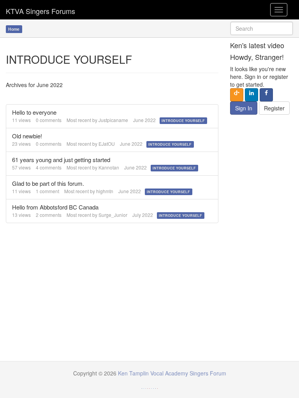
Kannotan (108, 167)
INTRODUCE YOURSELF (183, 120)
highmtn (104, 191)
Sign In (243, 108)
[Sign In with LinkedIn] (251, 94)
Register (274, 108)
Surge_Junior (112, 214)
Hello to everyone (34, 112)
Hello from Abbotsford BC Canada (55, 207)
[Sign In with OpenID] (236, 94)
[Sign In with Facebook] (266, 94)
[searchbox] (261, 28)
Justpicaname (113, 120)
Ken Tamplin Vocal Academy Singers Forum (40, 9)
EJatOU (106, 143)
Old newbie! (27, 136)
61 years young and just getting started (61, 159)
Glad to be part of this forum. (48, 183)
